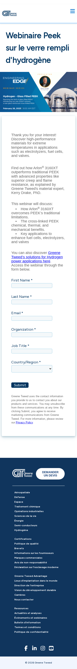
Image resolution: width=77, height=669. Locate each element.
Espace (18, 501)
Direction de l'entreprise (29, 585)
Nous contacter (23, 599)
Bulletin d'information (27, 622)
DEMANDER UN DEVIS (50, 474)
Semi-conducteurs (25, 525)
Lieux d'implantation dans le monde (35, 580)
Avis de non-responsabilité (30, 562)
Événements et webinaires (30, 617)
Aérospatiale (22, 492)
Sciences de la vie (25, 516)
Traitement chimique (27, 506)
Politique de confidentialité (31, 631)
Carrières (19, 594)
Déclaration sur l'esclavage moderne (36, 567)
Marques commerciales (28, 557)
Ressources (21, 608)
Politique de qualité (26, 543)
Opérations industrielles (29, 511)
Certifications (22, 538)
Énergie (19, 520)
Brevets (19, 548)
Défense (19, 497)
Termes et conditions (27, 627)
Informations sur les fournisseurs (34, 553)
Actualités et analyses (27, 613)
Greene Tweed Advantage (30, 576)
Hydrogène (21, 530)
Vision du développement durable (35, 590)
